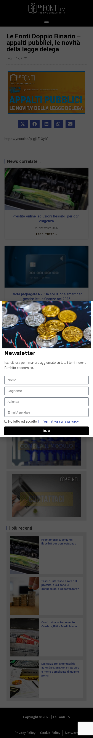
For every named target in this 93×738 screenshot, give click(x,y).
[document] (46, 369)
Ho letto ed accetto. (43, 421)
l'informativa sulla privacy (58, 421)
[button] (87, 307)
